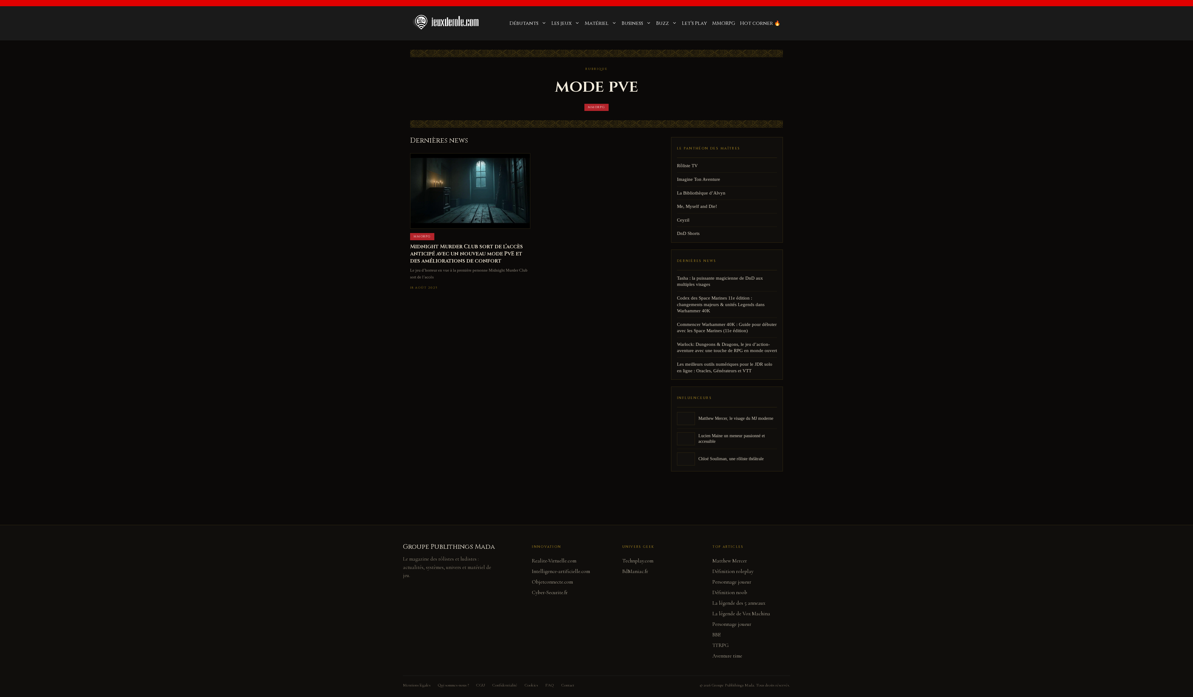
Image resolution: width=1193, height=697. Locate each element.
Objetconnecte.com (552, 582)
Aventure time (727, 656)
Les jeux (561, 23)
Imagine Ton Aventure (698, 179)
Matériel (597, 23)
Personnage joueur (731, 582)
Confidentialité (504, 685)
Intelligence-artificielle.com (561, 571)
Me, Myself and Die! (697, 206)
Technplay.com (637, 560)
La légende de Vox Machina (741, 613)
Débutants (524, 23)
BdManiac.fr (635, 571)
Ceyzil (683, 220)
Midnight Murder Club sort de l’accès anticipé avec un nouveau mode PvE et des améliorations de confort (466, 253)
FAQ (549, 685)
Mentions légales (417, 685)
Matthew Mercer (729, 560)
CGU (480, 685)
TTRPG (720, 645)
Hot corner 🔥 (760, 23)
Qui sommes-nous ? (453, 685)
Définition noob (729, 592)
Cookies (531, 685)
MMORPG (723, 23)
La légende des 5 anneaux (738, 603)
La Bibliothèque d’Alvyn (701, 192)
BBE (716, 634)
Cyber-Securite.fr (550, 592)
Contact (567, 685)
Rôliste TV (687, 165)
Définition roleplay (732, 571)
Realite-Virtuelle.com (554, 560)
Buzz (662, 23)
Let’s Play (694, 23)
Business (632, 23)
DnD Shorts (688, 233)
